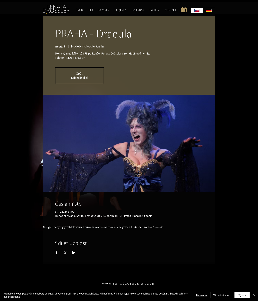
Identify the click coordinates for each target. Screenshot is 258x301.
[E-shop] (184, 10)
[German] (209, 10)
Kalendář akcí (79, 77)
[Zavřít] (254, 295)
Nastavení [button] (201, 295)
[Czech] (197, 10)
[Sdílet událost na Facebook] (56, 252)
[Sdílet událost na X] (65, 252)
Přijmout (242, 295)
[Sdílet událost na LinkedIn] (73, 252)
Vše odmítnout (221, 295)
